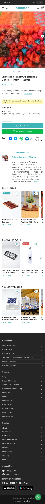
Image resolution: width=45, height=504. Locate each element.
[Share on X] (15, 138)
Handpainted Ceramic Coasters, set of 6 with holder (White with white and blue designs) (10, 319)
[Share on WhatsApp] (21, 139)
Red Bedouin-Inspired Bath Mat (9, 221)
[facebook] (3, 483)
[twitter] (7, 483)
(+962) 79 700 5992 (13, 471)
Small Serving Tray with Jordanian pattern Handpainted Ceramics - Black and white (10, 271)
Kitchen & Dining (18, 72)
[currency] (37, 2)
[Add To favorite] (17, 193)
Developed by (22, 501)
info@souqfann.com (13, 474)
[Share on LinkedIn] (27, 139)
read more (28, 94)
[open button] (3, 8)
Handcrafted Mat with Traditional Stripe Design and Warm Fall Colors (30, 221)
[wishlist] (38, 8)
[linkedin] (20, 483)
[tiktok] (23, 483)
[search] (7, 8)
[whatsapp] (17, 483)
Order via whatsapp (24, 131)
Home (3, 72)
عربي (41, 2)
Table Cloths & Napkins (31, 72)
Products (9, 72)
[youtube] (13, 483)
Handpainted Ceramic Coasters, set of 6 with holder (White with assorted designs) (29, 319)
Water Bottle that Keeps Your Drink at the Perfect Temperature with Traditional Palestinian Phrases (30, 271)
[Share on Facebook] (10, 138)
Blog (33, 2)
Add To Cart (24, 125)
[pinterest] (27, 483)
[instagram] (10, 483)
